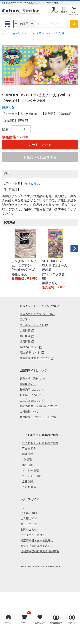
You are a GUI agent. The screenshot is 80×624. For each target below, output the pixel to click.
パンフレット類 (33, 33)
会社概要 (25, 336)
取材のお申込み (29, 347)
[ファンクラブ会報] (53, 276)
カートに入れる (40, 144)
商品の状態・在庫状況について (39, 406)
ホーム (5, 33)
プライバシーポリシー (34, 534)
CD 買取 (27, 459)
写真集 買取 (29, 448)
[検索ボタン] (74, 24)
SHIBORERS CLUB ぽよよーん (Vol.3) (54, 265)
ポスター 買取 (30, 470)
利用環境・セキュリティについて (40, 416)
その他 (16, 33)
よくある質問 (29, 513)
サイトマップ (29, 524)
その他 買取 (29, 486)
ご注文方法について (32, 400)
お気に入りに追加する (40, 157)
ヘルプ (25, 507)
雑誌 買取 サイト (30, 352)
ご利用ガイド (29, 518)
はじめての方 (53, 12)
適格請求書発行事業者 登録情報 (40, 551)
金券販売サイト (73, 13)
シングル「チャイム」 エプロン (24, 263)
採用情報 (25, 341)
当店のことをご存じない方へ (37, 314)
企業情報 (25, 330)
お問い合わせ (29, 529)
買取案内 (63, 12)
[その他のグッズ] (23, 269)
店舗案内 (25, 319)
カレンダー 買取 (32, 475)
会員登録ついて (29, 411)
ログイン (72, 623)
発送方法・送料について (35, 378)
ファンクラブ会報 (55, 33)
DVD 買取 (28, 465)
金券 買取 (28, 481)
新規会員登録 (56, 623)
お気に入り (40, 623)
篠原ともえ (9, 107)
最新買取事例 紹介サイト (35, 357)
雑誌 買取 (28, 454)
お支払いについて (30, 395)
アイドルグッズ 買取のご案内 (40, 443)
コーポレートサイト (32, 325)
